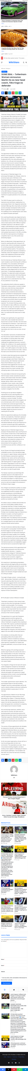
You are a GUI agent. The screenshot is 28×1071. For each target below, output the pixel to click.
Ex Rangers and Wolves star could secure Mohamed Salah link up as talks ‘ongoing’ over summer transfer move (7, 908)
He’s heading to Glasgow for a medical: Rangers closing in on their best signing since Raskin (21, 908)
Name (3, 959)
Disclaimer (14, 1059)
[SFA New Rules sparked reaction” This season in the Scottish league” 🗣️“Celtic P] (7, 849)
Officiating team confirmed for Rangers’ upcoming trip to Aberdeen (7, 890)
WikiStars (5, 89)
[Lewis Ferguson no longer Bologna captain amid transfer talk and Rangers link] (21, 849)
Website (3, 971)
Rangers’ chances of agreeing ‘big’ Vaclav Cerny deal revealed (6, 925)
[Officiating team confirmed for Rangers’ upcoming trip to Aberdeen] (7, 883)
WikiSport (8, 68)
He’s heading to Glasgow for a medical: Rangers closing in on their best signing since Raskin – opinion (21, 890)
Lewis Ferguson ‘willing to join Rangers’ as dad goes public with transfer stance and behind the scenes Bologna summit (7, 838)
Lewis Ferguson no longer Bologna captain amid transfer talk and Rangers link (20, 856)
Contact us (14, 1056)
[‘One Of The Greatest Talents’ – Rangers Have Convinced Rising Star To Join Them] (21, 918)
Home (3, 68)
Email (2, 965)
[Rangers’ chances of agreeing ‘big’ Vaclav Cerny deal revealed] (7, 918)
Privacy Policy (21, 1056)
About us (9, 1056)
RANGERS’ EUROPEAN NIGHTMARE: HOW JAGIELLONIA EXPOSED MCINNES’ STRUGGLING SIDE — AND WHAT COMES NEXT (20, 838)
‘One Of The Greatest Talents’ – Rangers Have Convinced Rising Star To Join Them (20, 925)
